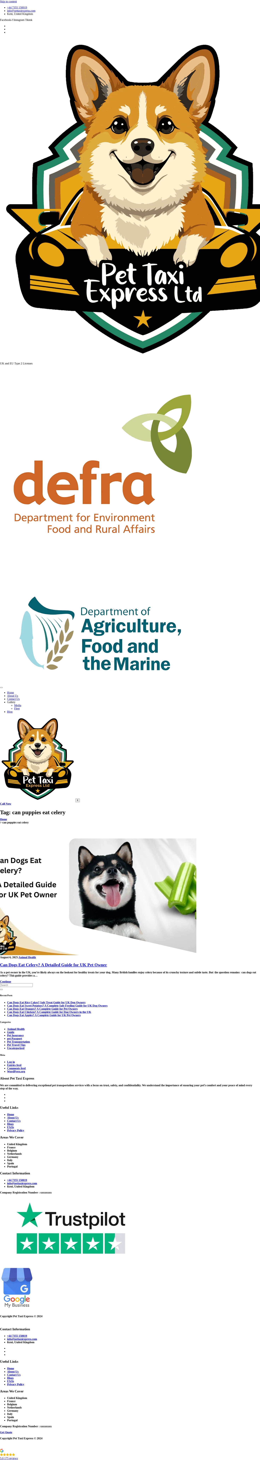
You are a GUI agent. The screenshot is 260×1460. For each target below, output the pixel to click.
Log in (11, 1061)
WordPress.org (16, 1071)
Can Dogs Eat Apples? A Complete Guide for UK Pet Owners (44, 1015)
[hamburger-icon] (1, 687)
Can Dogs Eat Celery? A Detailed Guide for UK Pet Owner (53, 965)
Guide (10, 1032)
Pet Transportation (18, 1041)
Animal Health (27, 957)
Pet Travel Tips (16, 1044)
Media (17, 705)
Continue (5, 981)
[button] (130, 1455)
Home (10, 692)
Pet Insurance (15, 1035)
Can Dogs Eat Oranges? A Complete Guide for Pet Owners (42, 1008)
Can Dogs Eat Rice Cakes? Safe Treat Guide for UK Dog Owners (46, 1002)
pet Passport (14, 1038)
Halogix (20, 1322)
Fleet (17, 708)
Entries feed (14, 1065)
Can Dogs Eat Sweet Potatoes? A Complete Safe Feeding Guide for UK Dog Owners (57, 1005)
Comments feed (16, 1068)
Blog (10, 711)
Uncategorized (15, 1048)
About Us (12, 695)
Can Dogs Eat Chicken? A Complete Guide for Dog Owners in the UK (49, 1012)
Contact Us (13, 698)
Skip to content (8, 1)
